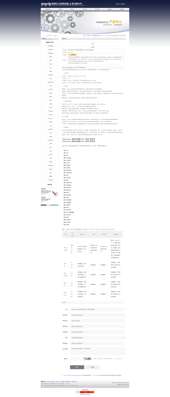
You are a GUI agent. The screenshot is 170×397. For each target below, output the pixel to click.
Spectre (50, 93)
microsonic (50, 118)
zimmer (50, 169)
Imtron (50, 100)
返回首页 (118, 4)
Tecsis (50, 132)
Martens (50, 114)
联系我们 (123, 4)
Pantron (50, 154)
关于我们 (60, 9)
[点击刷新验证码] (87, 358)
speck (50, 151)
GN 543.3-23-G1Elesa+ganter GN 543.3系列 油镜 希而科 (78, 375)
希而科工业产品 (96, 35)
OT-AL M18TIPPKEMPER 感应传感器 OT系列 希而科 (108, 375)
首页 (84, 35)
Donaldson (50, 49)
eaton (51, 85)
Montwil (51, 89)
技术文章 (97, 9)
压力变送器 (50, 46)
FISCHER (50, 165)
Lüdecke (50, 122)
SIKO (50, 96)
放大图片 (93, 47)
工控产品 (51, 180)
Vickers (50, 64)
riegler (50, 136)
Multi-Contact (51, 82)
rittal (51, 125)
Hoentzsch (50, 111)
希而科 (50, 176)
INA (51, 147)
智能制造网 (85, 390)
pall (50, 78)
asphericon (50, 129)
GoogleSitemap (73, 381)
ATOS (50, 143)
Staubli (50, 161)
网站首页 (48, 9)
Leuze (50, 172)
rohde (50, 158)
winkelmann (50, 140)
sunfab (50, 104)
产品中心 (85, 9)
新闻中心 (72, 9)
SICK (50, 107)
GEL (51, 67)
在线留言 (109, 9)
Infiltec (50, 71)
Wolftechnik (50, 53)
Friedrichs (51, 75)
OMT (50, 60)
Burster (50, 56)
